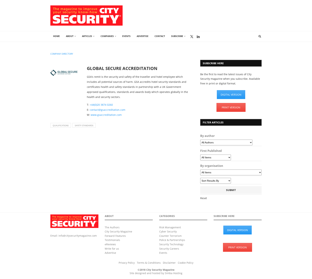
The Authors (112, 227)
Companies (107, 36)
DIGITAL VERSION (231, 94)
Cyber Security (168, 231)
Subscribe (177, 36)
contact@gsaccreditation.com (107, 109)
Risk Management (170, 227)
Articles (87, 36)
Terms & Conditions (149, 262)
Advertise (142, 36)
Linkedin (198, 36)
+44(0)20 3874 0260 (101, 104)
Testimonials (112, 240)
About (69, 36)
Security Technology (171, 244)
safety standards (84, 125)
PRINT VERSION (231, 107)
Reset (203, 198)
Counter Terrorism (170, 236)
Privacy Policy (127, 262)
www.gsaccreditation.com (106, 115)
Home (56, 36)
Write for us (112, 248)
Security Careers (169, 248)
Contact (160, 36)
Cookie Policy (185, 262)
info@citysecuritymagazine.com (77, 235)
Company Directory (61, 54)
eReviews (110, 244)
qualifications (61, 125)
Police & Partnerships (172, 240)
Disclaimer (169, 262)
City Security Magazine (118, 231)
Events (126, 36)
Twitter (192, 36)
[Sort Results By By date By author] (215, 181)
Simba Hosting (173, 273)
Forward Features (115, 236)
